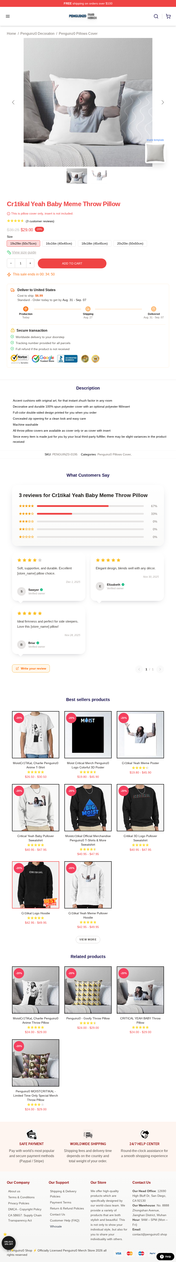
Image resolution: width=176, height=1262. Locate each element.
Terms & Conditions (21, 1197)
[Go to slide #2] (99, 176)
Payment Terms (60, 1202)
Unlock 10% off (8, 1243)
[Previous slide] (13, 102)
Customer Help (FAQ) (64, 1220)
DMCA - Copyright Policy (24, 1209)
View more (88, 939)
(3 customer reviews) (40, 221)
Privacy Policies (18, 1203)
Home (11, 33)
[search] (156, 16)
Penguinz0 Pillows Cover (78, 33)
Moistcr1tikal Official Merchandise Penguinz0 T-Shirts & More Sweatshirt (88, 840)
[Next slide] (162, 102)
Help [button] (168, 1256)
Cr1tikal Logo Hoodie (35, 913)
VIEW (35, 754)
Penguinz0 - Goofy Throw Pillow (88, 1018)
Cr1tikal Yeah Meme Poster (140, 763)
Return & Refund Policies (67, 1208)
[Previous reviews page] (139, 669)
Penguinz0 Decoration (37, 33)
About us (14, 1191)
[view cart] (168, 16)
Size (10, 236)
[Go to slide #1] (77, 176)
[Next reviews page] (160, 669)
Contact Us (57, 1214)
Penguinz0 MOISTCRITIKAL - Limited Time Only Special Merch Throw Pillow (35, 1096)
